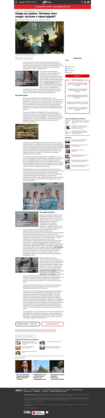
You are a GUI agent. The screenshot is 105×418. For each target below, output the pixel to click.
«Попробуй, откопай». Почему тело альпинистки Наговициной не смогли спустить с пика (80, 127)
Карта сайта (45, 391)
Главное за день (70, 66)
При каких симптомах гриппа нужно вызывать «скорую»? (53, 347)
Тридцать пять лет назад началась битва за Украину (79, 145)
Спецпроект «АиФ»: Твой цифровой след (52, 7)
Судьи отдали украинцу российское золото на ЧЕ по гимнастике (80, 166)
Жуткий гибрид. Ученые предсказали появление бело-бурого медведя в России (81, 122)
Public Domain (40, 54)
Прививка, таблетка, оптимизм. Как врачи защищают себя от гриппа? (41, 201)
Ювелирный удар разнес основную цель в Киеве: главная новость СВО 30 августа (77, 97)
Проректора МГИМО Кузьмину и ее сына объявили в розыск (79, 156)
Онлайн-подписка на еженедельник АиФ (53, 389)
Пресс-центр (68, 389)
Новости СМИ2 (20, 358)
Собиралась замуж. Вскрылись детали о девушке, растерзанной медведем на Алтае (80, 132)
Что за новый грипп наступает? (53, 341)
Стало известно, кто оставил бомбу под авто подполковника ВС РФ (79, 161)
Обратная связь (27, 391)
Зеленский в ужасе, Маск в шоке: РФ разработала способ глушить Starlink (77, 103)
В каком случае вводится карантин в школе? (28, 347)
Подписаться (77, 76)
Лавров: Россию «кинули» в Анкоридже (77, 150)
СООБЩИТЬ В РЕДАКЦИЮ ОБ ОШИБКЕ (57, 391)
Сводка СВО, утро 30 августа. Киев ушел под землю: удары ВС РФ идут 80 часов (77, 84)
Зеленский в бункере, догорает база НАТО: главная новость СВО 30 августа (77, 109)
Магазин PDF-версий (77, 389)
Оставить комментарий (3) (52, 324)
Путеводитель (36, 391)
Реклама (26, 389)
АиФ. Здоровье (70, 70)
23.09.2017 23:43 (19, 11)
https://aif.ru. (28, 405)
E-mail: (67, 60)
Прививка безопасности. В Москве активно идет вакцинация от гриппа (30, 343)
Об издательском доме (35, 389)
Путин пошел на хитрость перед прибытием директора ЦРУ (79, 140)
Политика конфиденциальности (30, 407)
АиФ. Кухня (69, 72)
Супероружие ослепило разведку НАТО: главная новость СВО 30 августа (77, 90)
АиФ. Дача (69, 68)
